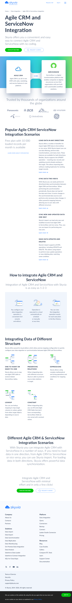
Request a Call (49, 2)
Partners (8, 523)
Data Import (9, 532)
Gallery (41, 549)
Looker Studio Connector (47, 532)
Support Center (44, 558)
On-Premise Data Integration (14, 546)
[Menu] (65, 2)
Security (7, 577)
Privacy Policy (9, 580)
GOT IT (66, 594)
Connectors (43, 523)
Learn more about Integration (18, 153)
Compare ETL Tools (45, 552)
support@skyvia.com (12, 583)
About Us (8, 517)
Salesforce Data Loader (12, 552)
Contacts (8, 520)
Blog (40, 544)
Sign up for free (25, 490)
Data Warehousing (11, 544)
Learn (41, 555)
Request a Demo (35, 49)
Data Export (9, 535)
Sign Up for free (13, 49)
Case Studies (43, 546)
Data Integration (15, 11)
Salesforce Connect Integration (15, 555)
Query (41, 520)
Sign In (58, 2)
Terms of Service (10, 574)
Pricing (41, 535)
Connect (42, 529)
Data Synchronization (12, 538)
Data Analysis (9, 549)
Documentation (44, 561)
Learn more (42, 172)
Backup (41, 526)
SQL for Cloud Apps (11, 558)
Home (7, 11)
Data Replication (10, 541)
